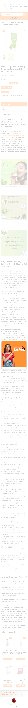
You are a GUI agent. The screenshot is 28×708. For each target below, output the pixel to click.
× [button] (26, 693)
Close (24, 367)
